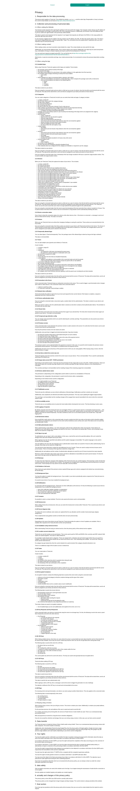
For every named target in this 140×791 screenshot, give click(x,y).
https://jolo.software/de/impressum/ (66, 20)
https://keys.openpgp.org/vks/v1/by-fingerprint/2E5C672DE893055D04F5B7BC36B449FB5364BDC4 (63, 54)
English (87, 5)
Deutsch (52, 5)
